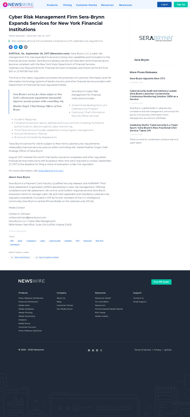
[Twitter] (93, 350)
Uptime (168, 350)
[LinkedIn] (97, 350)
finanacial (87, 241)
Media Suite (24, 305)
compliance (31, 241)
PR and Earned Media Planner (109, 309)
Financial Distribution (28, 302)
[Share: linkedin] (21, 47)
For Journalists (101, 302)
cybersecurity (54, 241)
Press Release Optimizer (30, 331)
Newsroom (100, 305)
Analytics (22, 320)
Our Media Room (65, 309)
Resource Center (103, 298)
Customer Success (27, 327)
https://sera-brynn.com (50, 170)
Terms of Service (142, 350)
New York (99, 241)
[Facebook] (89, 350)
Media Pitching (25, 312)
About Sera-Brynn (22, 257)
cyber (42, 241)
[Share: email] (26, 47)
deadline (68, 241)
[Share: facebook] (11, 47)
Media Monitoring (26, 316)
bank (20, 241)
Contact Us (138, 298)
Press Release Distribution (30, 298)
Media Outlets (101, 316)
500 (11, 241)
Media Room (24, 323)
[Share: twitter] (16, 47)
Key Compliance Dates (49, 257)
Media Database (26, 309)
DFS (77, 241)
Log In (164, 4)
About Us (61, 298)
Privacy (157, 350)
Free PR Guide (161, 282)
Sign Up (181, 4)
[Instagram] (101, 350)
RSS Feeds (100, 312)
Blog (59, 302)
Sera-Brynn (14, 245)
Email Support (139, 302)
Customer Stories (65, 305)
